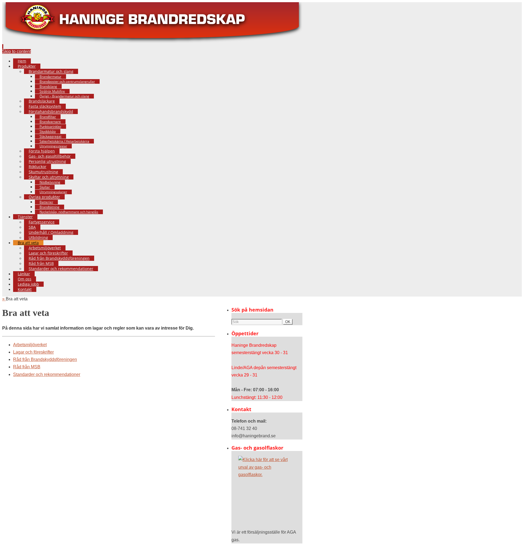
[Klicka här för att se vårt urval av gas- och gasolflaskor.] (266, 490)
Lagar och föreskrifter (33, 352)
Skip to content (16, 51)
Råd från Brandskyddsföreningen (45, 359)
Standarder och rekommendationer (46, 374)
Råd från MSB (26, 366)
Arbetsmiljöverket (30, 344)
